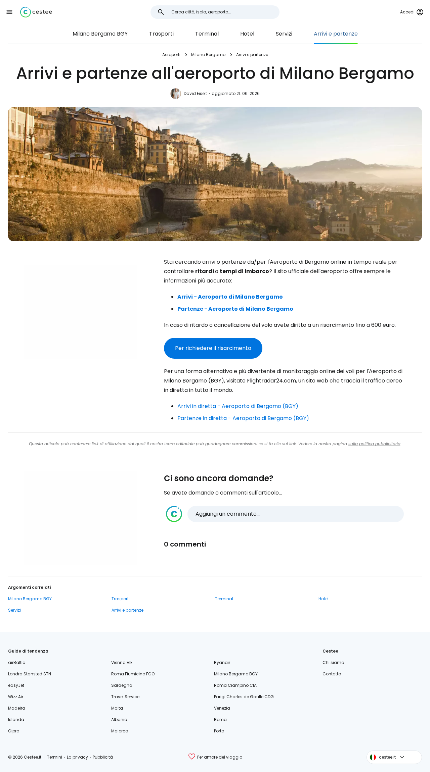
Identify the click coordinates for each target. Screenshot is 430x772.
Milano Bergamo (208, 54)
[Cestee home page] (36, 12)
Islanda (16, 719)
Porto (219, 731)
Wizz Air (15, 697)
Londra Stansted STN (29, 674)
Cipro (13, 731)
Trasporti (161, 34)
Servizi (284, 34)
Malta (117, 708)
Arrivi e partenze (336, 34)
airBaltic (16, 662)
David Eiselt (195, 93)
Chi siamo (333, 662)
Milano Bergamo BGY (100, 34)
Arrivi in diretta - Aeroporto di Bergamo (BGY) (237, 406)
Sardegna (121, 685)
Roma (220, 719)
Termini (54, 757)
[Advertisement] (80, 312)
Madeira (16, 708)
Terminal (207, 34)
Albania (119, 719)
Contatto (331, 674)
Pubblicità (103, 757)
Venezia (222, 708)
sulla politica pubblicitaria (374, 444)
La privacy (77, 757)
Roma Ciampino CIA (235, 685)
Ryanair (222, 662)
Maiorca (119, 731)
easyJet (16, 685)
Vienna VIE (121, 662)
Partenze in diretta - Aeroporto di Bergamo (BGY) (243, 418)
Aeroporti (171, 54)
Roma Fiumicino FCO (133, 674)
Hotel (247, 34)
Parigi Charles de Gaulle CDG (244, 697)
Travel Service (125, 697)
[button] (9, 12)
